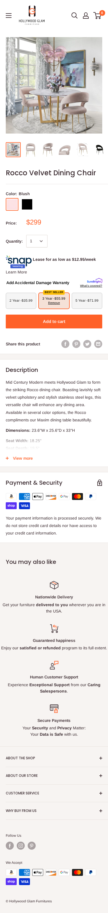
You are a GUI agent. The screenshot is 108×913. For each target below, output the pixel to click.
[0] (97, 15)
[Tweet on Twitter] (87, 344)
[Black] (27, 204)
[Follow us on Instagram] (21, 846)
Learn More (16, 272)
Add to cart (54, 321)
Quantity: (14, 241)
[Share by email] (98, 344)
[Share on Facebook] (65, 344)
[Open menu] (9, 15)
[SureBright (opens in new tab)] (94, 281)
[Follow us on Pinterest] (32, 846)
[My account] (86, 15)
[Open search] (74, 15)
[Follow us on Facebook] (10, 846)
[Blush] (12, 204)
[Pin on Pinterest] (76, 344)
